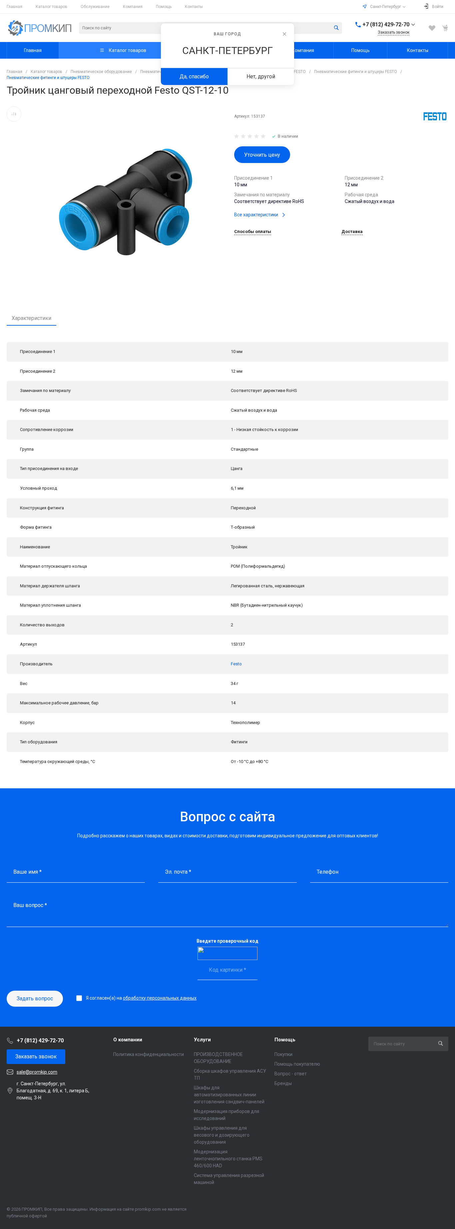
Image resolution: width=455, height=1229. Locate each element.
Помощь (164, 6)
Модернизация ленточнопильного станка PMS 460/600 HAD (228, 1158)
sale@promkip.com (37, 1072)
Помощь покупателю (297, 1064)
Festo (236, 663)
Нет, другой (260, 76)
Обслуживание (95, 6)
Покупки (283, 1054)
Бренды (283, 1083)
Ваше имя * (27, 872)
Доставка (352, 231)
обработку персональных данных (160, 998)
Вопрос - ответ (290, 1073)
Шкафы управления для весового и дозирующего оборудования (221, 1135)
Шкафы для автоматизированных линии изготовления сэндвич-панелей (229, 1094)
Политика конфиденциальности (148, 1054)
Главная (14, 6)
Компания (133, 6)
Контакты (194, 6)
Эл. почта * (178, 872)
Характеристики (31, 318)
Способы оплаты (252, 231)
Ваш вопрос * (30, 905)
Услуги (202, 1040)
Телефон (327, 872)
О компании (127, 1040)
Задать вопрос (35, 998)
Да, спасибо (194, 76)
